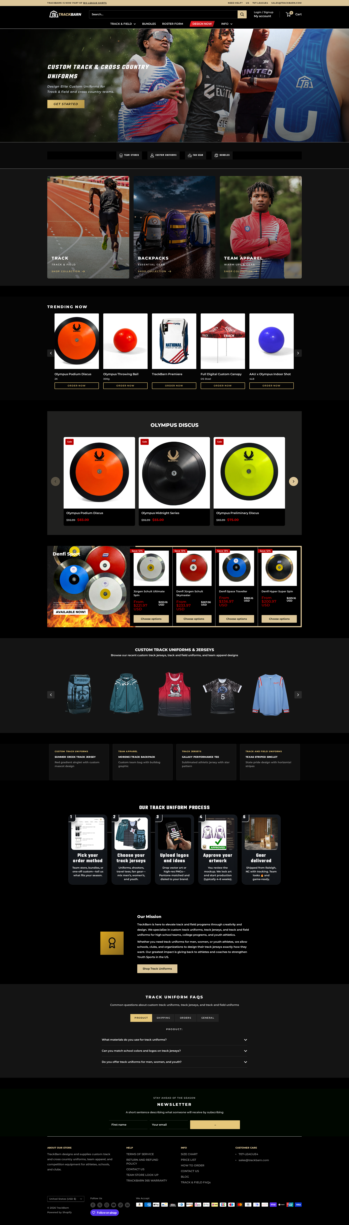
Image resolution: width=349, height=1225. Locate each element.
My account (262, 16)
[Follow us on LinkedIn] (127, 1205)
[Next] (298, 353)
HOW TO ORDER (192, 1165)
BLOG (185, 1176)
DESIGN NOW (202, 23)
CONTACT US (135, 1169)
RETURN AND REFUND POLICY (142, 1161)
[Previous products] (55, 481)
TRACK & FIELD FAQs (196, 1182)
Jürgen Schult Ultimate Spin (149, 593)
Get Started (66, 104)
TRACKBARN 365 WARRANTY (146, 1180)
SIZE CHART (189, 1154)
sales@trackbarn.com (286, 3)
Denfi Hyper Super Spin (277, 591)
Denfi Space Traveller (233, 591)
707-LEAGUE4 (260, 3)
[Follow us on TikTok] (120, 1205)
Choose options (151, 618)
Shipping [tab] (163, 1017)
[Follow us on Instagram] (106, 1205)
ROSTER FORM (172, 23)
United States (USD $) (62, 1199)
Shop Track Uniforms (157, 968)
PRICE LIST (188, 1159)
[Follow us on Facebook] (92, 1205)
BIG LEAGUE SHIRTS (95, 3)
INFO (224, 23)
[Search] (242, 14)
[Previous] (51, 353)
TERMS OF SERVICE (140, 1154)
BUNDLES (149, 23)
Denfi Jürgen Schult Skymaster (189, 593)
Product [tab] (141, 1017)
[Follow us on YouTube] (113, 1205)
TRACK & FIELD (121, 23)
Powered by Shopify (59, 1212)
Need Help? (235, 3)
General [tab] (207, 1017)
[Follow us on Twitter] (99, 1205)
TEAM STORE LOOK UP (142, 1175)
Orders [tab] (185, 1017)
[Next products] (293, 481)
